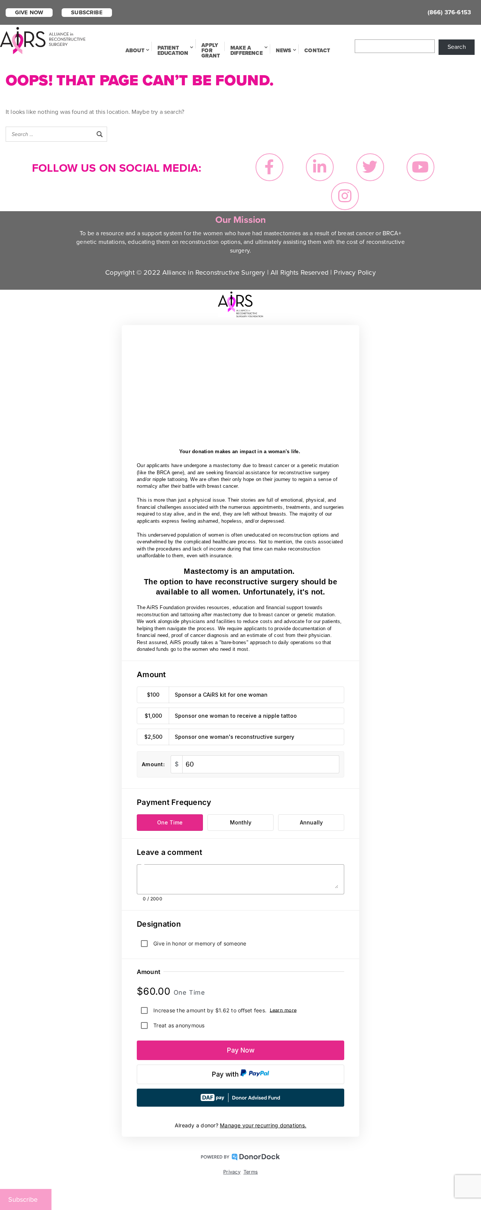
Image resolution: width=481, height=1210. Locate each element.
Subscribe (86, 12)
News (284, 50)
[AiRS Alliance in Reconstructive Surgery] (43, 40)
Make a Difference (246, 50)
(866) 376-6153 (449, 12)
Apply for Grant (210, 50)
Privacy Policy (354, 272)
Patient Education (172, 50)
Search (457, 47)
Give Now (29, 12)
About (135, 50)
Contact (317, 50)
